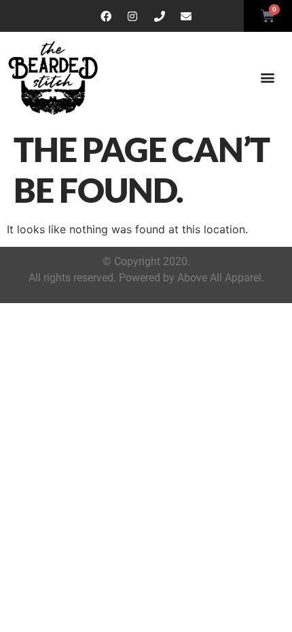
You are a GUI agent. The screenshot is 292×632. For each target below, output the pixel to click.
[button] (267, 77)
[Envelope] (187, 16)
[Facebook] (106, 16)
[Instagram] (132, 16)
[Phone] (159, 16)
